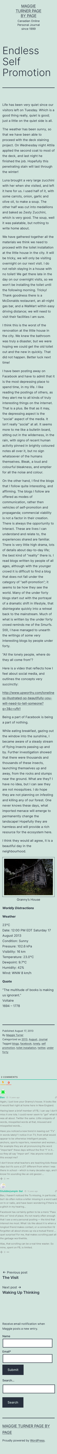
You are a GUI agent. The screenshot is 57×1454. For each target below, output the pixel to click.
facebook (26, 1043)
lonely (36, 1043)
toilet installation (26, 1047)
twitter (41, 1047)
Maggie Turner (14, 1035)
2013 (24, 1039)
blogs (15, 1043)
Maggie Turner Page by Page (28, 11)
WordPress (37, 1440)
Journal (43, 1039)
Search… (8, 1380)
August (33, 1039)
